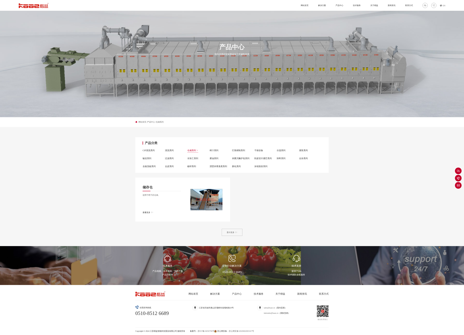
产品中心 (339, 5)
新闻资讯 (391, 5)
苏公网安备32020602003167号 (241, 331)
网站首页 (304, 5)
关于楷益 (374, 5)
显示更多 (230, 232)
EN (444, 6)
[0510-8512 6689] (458, 178)
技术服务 (357, 5)
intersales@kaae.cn (271, 313)
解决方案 (322, 5)
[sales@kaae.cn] (458, 185)
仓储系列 (160, 122)
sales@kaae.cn (269, 308)
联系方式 (409, 5)
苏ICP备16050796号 (206, 331)
